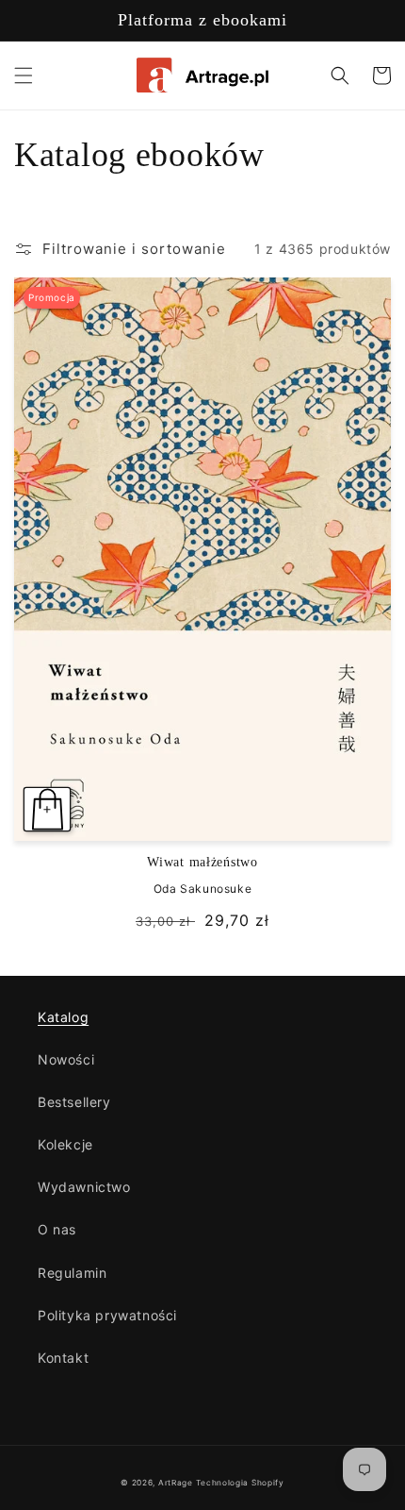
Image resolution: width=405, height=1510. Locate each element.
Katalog (63, 1017)
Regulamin (72, 1273)
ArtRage (175, 1482)
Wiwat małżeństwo (202, 861)
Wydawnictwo (84, 1187)
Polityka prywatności (107, 1315)
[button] (23, 75)
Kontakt (63, 1358)
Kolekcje (65, 1144)
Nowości (66, 1059)
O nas (57, 1229)
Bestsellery (74, 1102)
